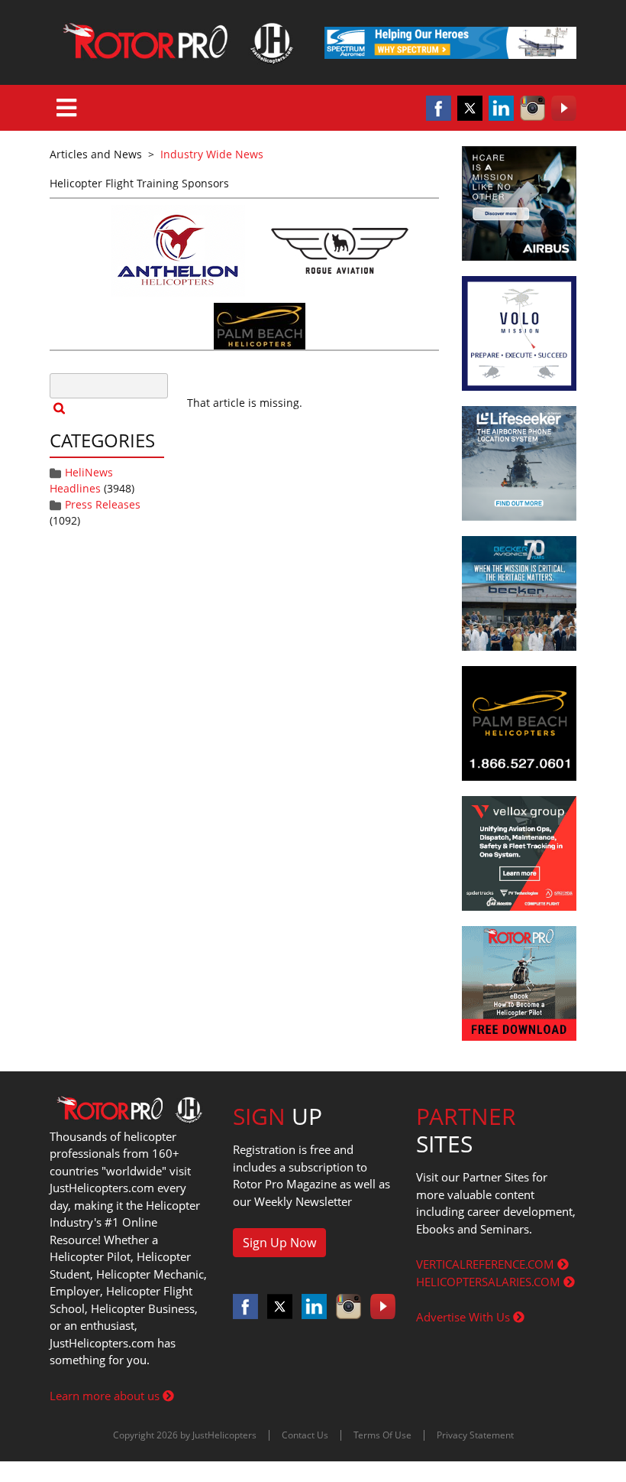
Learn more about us (106, 1395)
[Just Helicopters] (176, 42)
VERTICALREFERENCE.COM (486, 1264)
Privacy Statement (475, 1434)
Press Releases (102, 504)
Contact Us (305, 1434)
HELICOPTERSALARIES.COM (489, 1281)
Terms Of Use (382, 1434)
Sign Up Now (279, 1242)
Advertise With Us (464, 1316)
